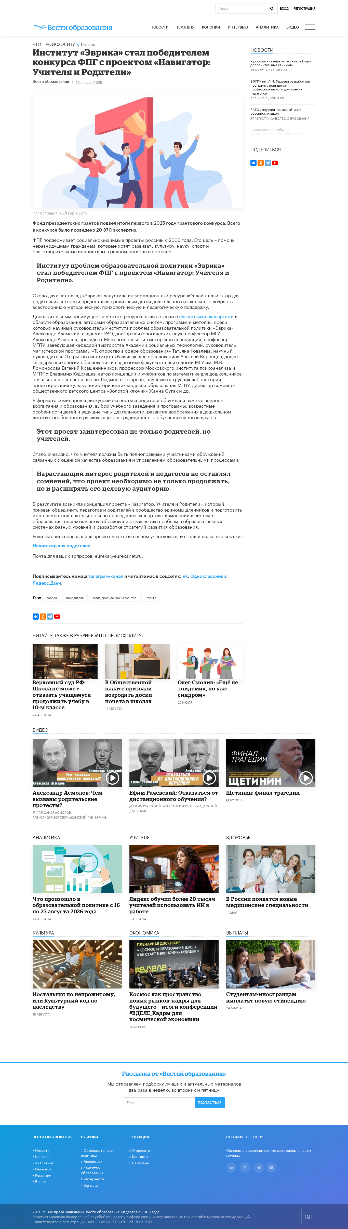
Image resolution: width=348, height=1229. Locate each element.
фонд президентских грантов (114, 597)
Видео (292, 27)
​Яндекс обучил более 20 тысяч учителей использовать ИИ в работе (172, 905)
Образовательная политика (97, 1152)
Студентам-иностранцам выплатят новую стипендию (266, 997)
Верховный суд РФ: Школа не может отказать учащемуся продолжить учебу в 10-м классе (62, 694)
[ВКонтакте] (36, 616)
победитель (75, 597)
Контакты (140, 1156)
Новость (88, 44)
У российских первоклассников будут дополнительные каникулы (280, 62)
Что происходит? (54, 43)
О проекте (141, 1150)
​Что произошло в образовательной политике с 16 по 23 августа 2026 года (76, 905)
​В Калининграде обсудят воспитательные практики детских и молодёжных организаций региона (279, 133)
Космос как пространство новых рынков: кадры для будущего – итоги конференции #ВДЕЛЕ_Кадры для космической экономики (173, 1006)
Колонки (211, 27)
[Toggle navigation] (310, 27)
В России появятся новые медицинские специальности (267, 902)
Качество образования (290, 118)
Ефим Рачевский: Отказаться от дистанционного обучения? (173, 796)
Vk (185, 576)
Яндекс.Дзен (47, 583)
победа (51, 597)
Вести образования (51, 82)
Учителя (277, 97)
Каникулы (279, 69)
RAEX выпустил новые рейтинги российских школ (275, 111)
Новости (160, 27)
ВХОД (284, 8)
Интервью (238, 27)
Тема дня (185, 27)
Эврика (150, 597)
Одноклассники (208, 576)
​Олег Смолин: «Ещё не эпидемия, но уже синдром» (208, 688)
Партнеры (141, 1162)
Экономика (93, 1161)
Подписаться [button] (210, 1102)
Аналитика (267, 27)
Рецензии (43, 1175)
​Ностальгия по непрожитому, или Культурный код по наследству (74, 1000)
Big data (91, 1185)
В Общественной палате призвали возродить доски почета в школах (128, 691)
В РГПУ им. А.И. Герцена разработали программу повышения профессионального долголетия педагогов (280, 86)
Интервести (94, 1178)
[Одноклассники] (43, 616)
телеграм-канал (105, 576)
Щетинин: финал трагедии (263, 793)
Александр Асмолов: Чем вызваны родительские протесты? (68, 799)
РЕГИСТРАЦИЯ (304, 8)
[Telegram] (50, 616)
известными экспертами (206, 315)
